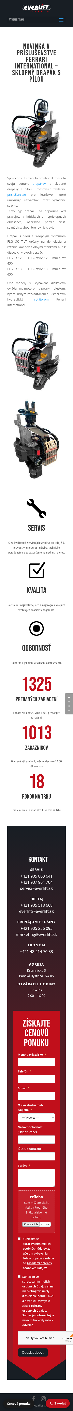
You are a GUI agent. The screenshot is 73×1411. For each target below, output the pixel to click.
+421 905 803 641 (36, 876)
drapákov (39, 183)
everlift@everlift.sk (36, 911)
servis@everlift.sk (36, 888)
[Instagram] (43, 1398)
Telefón (23, 1071)
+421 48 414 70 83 (36, 951)
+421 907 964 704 (36, 882)
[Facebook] (33, 1398)
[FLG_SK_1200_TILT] (35, 480)
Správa (22, 1166)
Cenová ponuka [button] (19, 1403)
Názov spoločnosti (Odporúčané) (30, 1129)
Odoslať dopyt (33, 1352)
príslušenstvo (16, 194)
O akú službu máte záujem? (31, 1107)
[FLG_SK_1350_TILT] (36, 392)
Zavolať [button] (60, 1403)
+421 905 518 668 (36, 905)
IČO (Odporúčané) (30, 1149)
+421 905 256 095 (36, 928)
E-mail (22, 1088)
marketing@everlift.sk (36, 934)
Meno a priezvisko (30, 1054)
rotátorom (41, 299)
